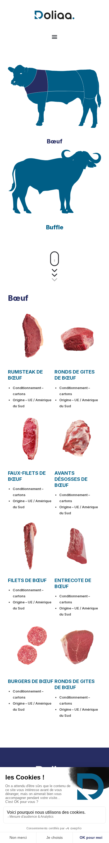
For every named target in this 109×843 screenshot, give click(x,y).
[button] (54, 36)
